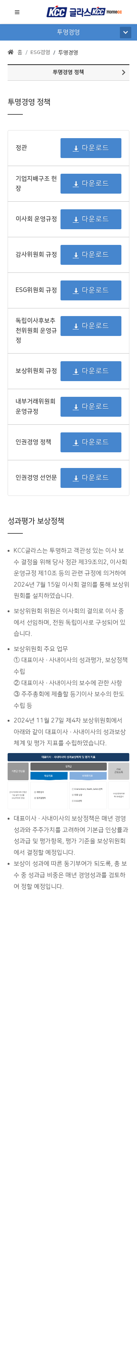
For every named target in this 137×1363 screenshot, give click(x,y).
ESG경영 (40, 52)
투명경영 (68, 52)
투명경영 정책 (68, 72)
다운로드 (95, 148)
